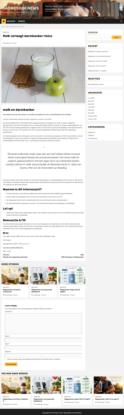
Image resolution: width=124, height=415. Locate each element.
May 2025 (91, 110)
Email (7, 344)
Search (116, 37)
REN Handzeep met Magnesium (72, 256)
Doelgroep (11, 21)
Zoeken (93, 32)
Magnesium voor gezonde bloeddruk (99, 56)
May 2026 (91, 101)
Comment (8, 311)
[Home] (4, 21)
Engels (8, 251)
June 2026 (91, 98)
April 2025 (91, 113)
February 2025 (92, 116)
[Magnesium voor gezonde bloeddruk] (43, 275)
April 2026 (91, 104)
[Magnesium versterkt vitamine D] (14, 275)
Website (8, 352)
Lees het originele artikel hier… (13, 248)
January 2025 (92, 119)
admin (15, 43)
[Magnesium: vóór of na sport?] (108, 385)
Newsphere (68, 413)
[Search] (121, 21)
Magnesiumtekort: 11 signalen (97, 71)
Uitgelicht (91, 135)
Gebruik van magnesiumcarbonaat (15, 256)
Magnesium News (20, 8)
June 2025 (91, 107)
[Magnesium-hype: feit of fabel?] (72, 275)
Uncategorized (92, 138)
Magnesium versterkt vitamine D (98, 51)
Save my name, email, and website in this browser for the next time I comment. (33, 359)
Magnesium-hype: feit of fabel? (97, 61)
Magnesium (6, 32)
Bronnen (21, 21)
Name (7, 336)
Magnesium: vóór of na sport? (97, 66)
